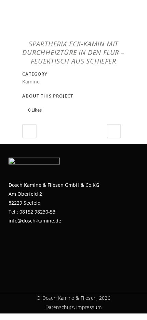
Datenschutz (59, 307)
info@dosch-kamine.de (35, 220)
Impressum (89, 307)
